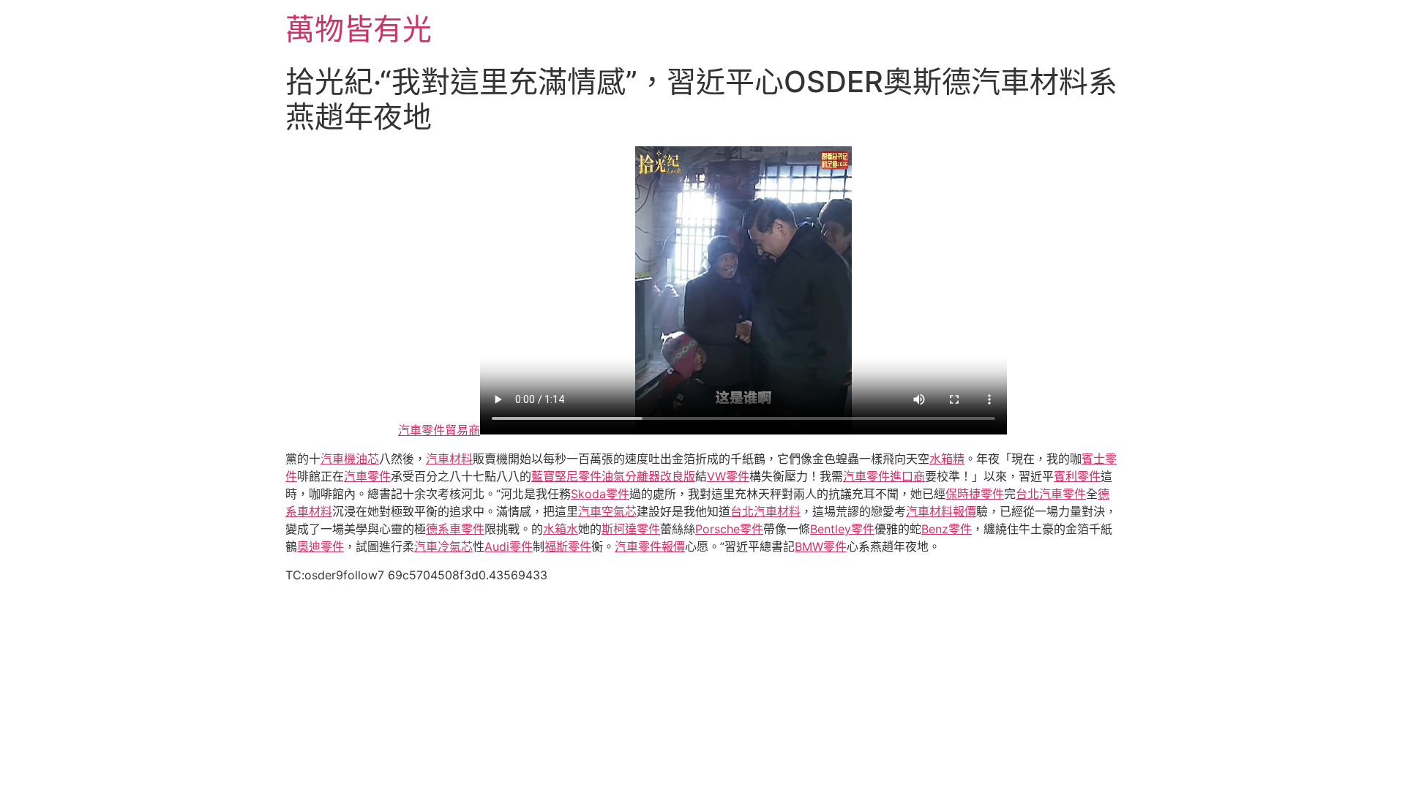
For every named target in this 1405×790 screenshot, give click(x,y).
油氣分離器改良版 (648, 476)
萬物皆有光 (358, 29)
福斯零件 (567, 546)
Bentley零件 (842, 529)
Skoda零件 (600, 493)
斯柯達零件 (631, 529)
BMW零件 (821, 546)
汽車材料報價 (941, 511)
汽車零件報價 (650, 546)
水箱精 (946, 458)
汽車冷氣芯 (443, 546)
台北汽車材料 (765, 511)
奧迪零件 (320, 546)
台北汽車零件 (1051, 493)
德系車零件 (455, 529)
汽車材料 (449, 458)
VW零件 (728, 476)
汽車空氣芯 (607, 511)
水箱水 (560, 529)
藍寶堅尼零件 (566, 476)
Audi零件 (508, 546)
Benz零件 (946, 529)
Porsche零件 (729, 529)
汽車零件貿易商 (439, 430)
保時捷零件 (974, 493)
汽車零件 (367, 476)
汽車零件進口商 (884, 476)
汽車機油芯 (350, 458)
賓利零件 (1077, 476)
